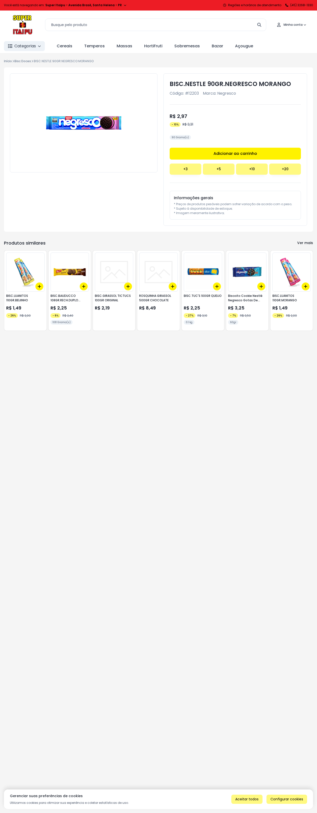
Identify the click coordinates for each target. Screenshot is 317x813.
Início (8, 61)
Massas (124, 46)
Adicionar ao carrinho (235, 153)
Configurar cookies (286, 799)
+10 (252, 169)
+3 (185, 169)
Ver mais (305, 242)
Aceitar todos (247, 799)
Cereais (64, 46)
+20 (285, 169)
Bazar (217, 46)
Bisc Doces (22, 61)
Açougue (244, 46)
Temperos (94, 46)
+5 (218, 169)
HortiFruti (153, 46)
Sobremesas (187, 46)
